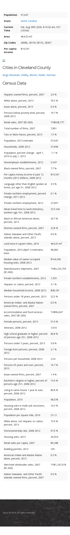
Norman (51, 75)
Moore (33, 75)
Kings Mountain (11, 75)
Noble (41, 75)
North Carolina (29, 21)
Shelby (24, 75)
